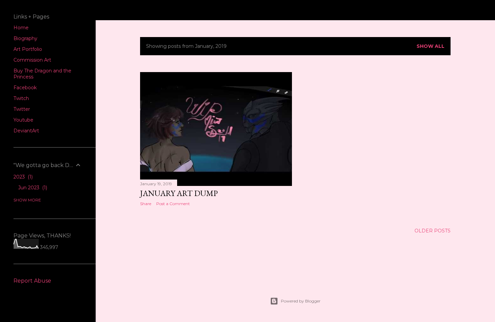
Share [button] (145, 203)
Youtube (23, 120)
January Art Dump (179, 193)
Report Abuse (32, 281)
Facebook (25, 88)
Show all (430, 46)
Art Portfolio (27, 49)
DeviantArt (26, 131)
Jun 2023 (32, 188)
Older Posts (433, 231)
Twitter (21, 109)
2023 (22, 177)
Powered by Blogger (301, 300)
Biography (25, 38)
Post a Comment (173, 203)
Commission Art (32, 60)
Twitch (21, 98)
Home (21, 28)
